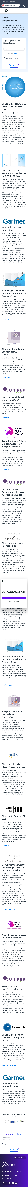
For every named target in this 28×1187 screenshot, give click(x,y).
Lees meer (5, 469)
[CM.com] (6, 10)
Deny (14, 605)
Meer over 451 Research (10, 1065)
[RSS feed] (12, 1183)
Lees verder (6, 319)
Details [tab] (14, 585)
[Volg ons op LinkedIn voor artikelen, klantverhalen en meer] (9, 1183)
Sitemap (17, 1175)
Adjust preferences (14, 601)
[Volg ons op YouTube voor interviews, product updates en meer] (15, 1183)
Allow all (14, 598)
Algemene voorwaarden (18, 1172)
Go (23, 5)
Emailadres (7, 47)
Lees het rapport (7, 685)
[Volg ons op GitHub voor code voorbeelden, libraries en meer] (3, 1183)
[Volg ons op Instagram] (6, 1183)
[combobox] (10, 5)
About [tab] (23, 585)
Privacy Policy (17, 53)
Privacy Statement (7, 1171)
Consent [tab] (5, 585)
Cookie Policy (5, 1175)
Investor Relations (7, 1178)
